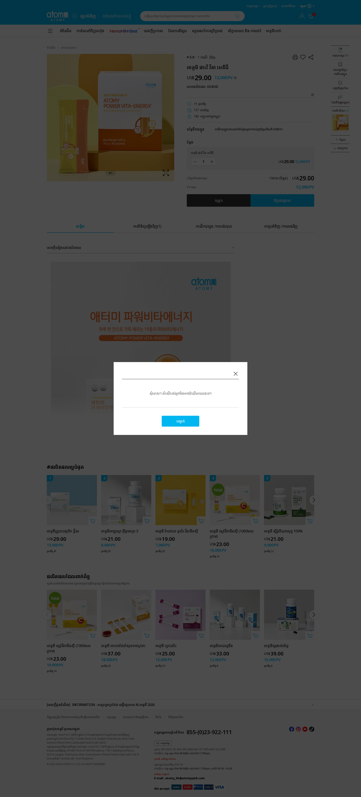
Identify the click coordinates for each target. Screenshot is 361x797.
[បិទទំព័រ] (235, 373)
